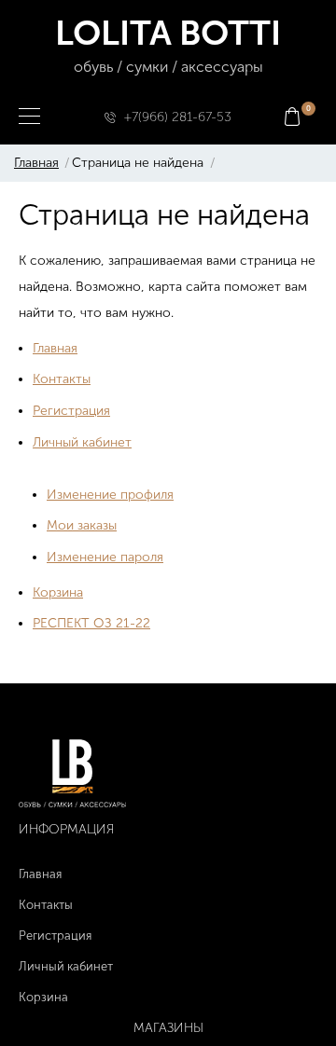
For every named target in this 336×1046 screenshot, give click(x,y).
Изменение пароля (105, 557)
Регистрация (71, 411)
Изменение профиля (110, 494)
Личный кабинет (82, 442)
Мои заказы (82, 525)
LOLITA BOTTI (168, 44)
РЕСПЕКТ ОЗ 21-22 (91, 623)
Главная (36, 163)
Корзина (58, 592)
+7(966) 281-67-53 (177, 117)
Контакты (62, 379)
